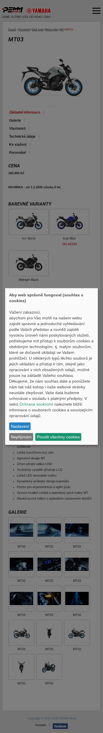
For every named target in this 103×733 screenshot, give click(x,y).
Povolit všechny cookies (58, 437)
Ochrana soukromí (36, 404)
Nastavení (20, 426)
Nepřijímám (21, 437)
